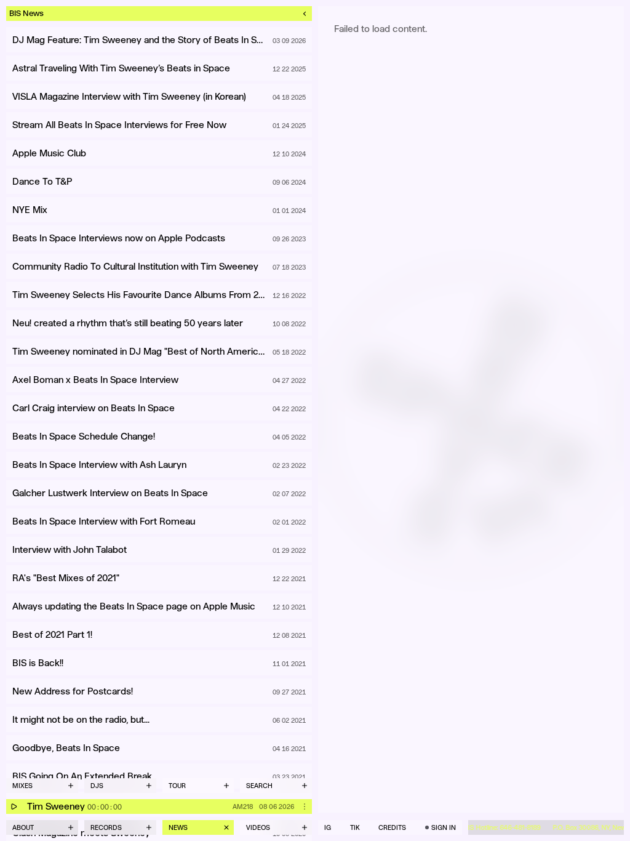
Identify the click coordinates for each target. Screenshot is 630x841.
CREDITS (392, 827)
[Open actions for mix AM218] (304, 806)
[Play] (13, 806)
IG (327, 827)
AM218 (243, 806)
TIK (355, 827)
